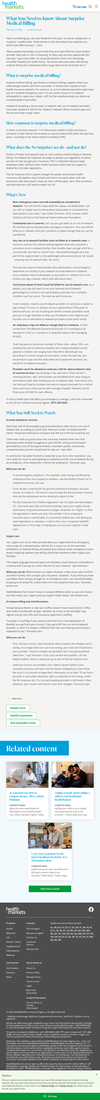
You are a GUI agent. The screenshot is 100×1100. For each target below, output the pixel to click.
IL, (55, 930)
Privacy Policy (48, 1086)
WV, (56, 939)
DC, (73, 927)
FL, (80, 927)
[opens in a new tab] (91, 911)
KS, (61, 930)
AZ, (59, 927)
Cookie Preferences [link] (36, 998)
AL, (52, 927)
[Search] (90, 7)
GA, (84, 927)
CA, (62, 927)
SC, (66, 936)
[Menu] (96, 7)
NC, (60, 933)
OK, (52, 936)
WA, (91, 936)
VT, (87, 936)
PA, (59, 936)
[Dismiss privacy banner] (96, 1074)
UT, (80, 936)
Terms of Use (66, 1086)
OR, (56, 936)
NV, (84, 933)
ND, (64, 933)
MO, (88, 930)
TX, (77, 936)
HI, (88, 927)
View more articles (50, 888)
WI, (52, 939)
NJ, (75, 933)
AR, (55, 927)
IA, (91, 927)
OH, (92, 933)
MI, (79, 930)
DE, (77, 927)
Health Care (18, 708)
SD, (69, 936)
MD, (72, 930)
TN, (73, 936)
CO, (66, 927)
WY (59, 939)
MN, (84, 930)
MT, (56, 933)
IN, (57, 930)
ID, (51, 930)
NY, (88, 933)
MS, (52, 933)
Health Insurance (21, 715)
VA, (84, 936)
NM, (80, 933)
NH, (72, 933)
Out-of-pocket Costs (23, 723)
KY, (64, 930)
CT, (70, 927)
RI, (63, 936)
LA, (67, 930)
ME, (76, 930)
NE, (68, 933)
